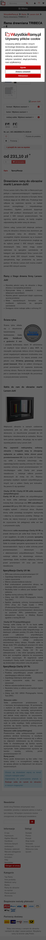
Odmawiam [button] (23, 76)
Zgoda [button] (23, 67)
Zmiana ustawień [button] (23, 72)
